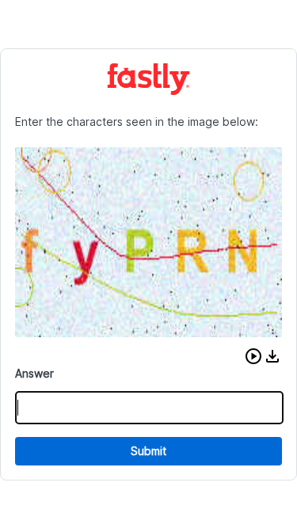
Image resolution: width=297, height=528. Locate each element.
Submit (148, 451)
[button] (253, 356)
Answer (34, 373)
